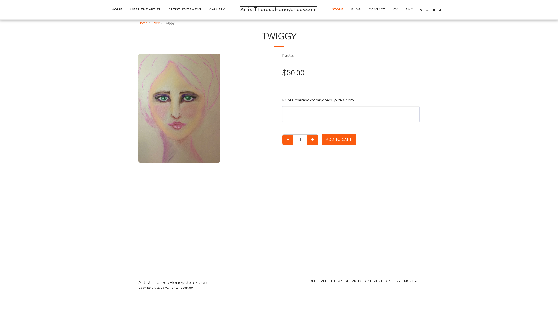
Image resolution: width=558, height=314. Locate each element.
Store (156, 23)
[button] (421, 9)
